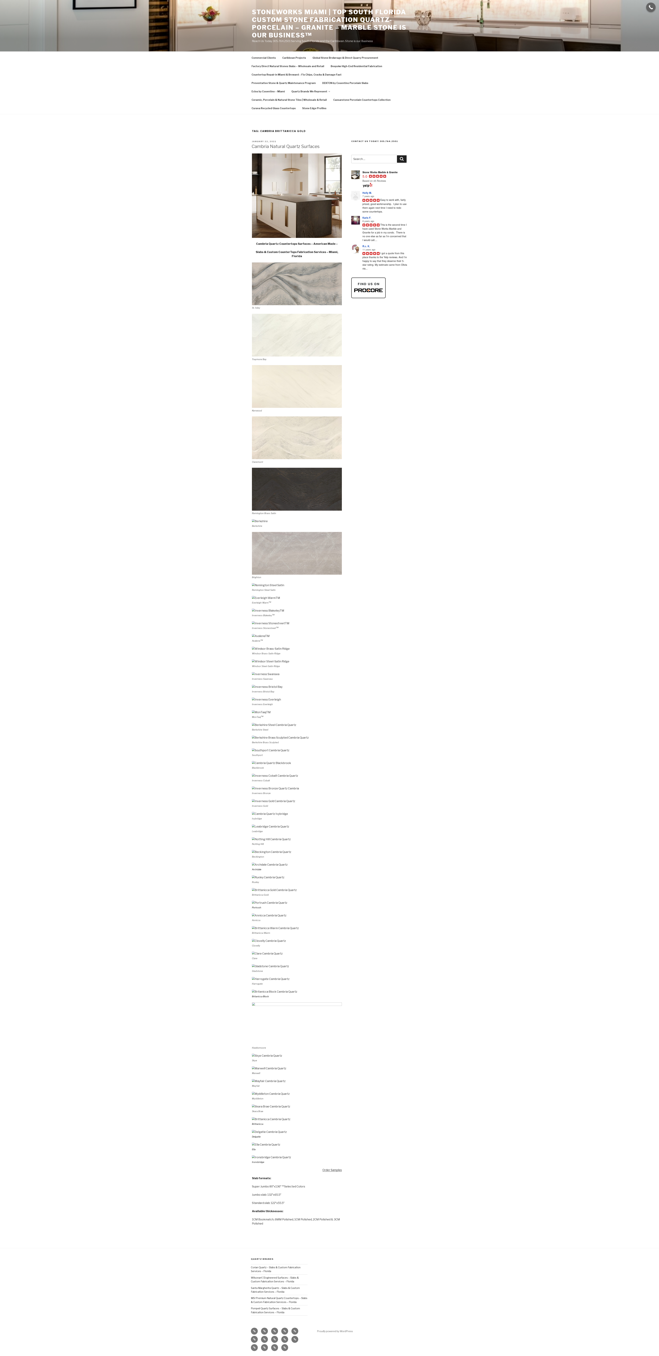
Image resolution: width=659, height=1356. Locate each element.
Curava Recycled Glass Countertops (274, 108)
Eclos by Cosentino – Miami (268, 91)
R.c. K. (366, 246)
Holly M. (367, 192)
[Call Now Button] (651, 7)
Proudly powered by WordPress (335, 1331)
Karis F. (366, 217)
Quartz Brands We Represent (309, 91)
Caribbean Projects (294, 57)
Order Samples (332, 1170)
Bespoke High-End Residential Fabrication (356, 66)
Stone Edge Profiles (314, 108)
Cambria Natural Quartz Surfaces (286, 146)
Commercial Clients (264, 57)
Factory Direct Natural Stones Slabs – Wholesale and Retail (288, 66)
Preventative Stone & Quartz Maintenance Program (284, 83)
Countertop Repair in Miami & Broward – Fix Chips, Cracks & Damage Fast (297, 74)
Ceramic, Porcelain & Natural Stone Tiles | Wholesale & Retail (289, 99)
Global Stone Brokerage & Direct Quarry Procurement (345, 57)
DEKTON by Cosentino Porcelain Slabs (345, 83)
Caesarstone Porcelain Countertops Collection (362, 99)
